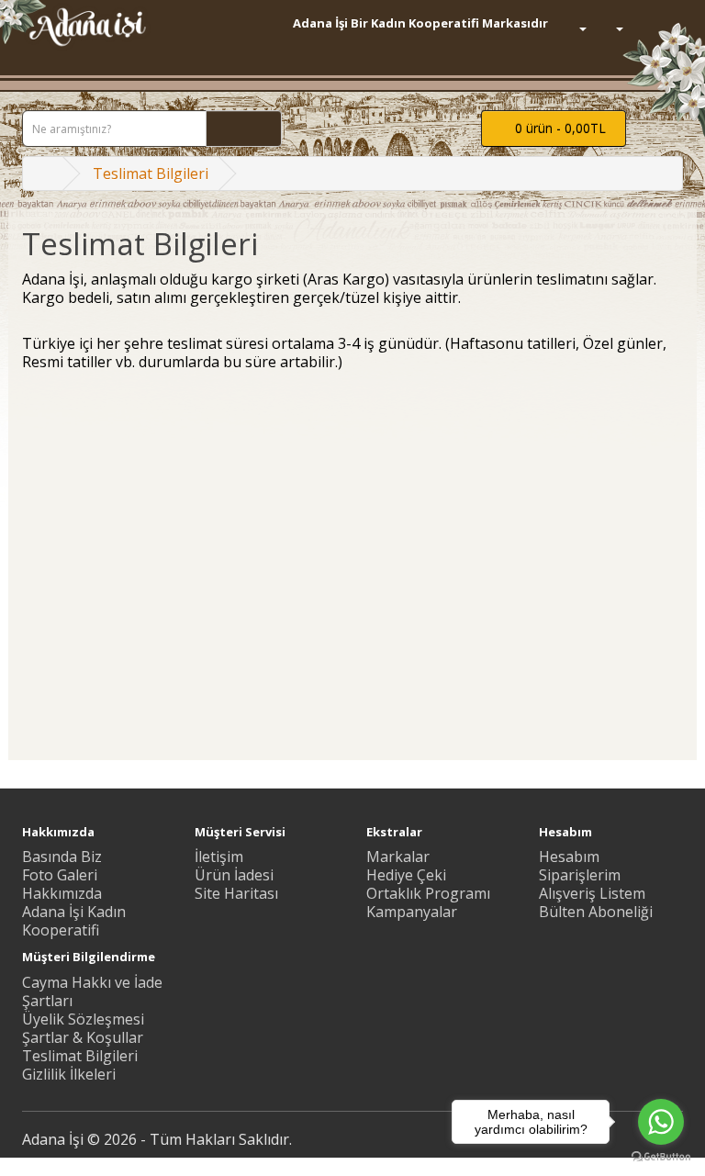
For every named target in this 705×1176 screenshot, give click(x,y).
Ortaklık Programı (428, 893)
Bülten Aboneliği (596, 912)
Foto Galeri (59, 875)
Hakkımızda (62, 893)
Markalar (398, 856)
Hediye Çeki (406, 875)
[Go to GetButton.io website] (661, 1157)
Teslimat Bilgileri (150, 173)
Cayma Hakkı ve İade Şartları (92, 991)
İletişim (219, 856)
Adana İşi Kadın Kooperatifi (74, 921)
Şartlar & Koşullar (82, 1037)
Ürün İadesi (234, 875)
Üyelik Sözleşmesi (83, 1019)
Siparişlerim (580, 875)
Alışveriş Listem (592, 893)
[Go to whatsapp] (661, 1122)
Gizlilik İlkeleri (69, 1074)
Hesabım (569, 856)
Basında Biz (62, 856)
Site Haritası (236, 893)
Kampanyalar (411, 912)
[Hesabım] (611, 28)
